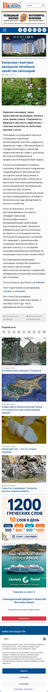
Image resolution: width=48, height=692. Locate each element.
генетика (31, 319)
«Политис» (20, 291)
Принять (24, 671)
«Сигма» (7, 291)
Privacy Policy (18, 689)
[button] (44, 639)
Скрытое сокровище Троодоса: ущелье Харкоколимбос (20, 489)
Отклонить (24, 677)
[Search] (43, 5)
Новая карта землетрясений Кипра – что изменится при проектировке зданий (23, 409)
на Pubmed (38, 282)
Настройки (24, 684)
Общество (8, 319)
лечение (37, 319)
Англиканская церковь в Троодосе (21, 370)
